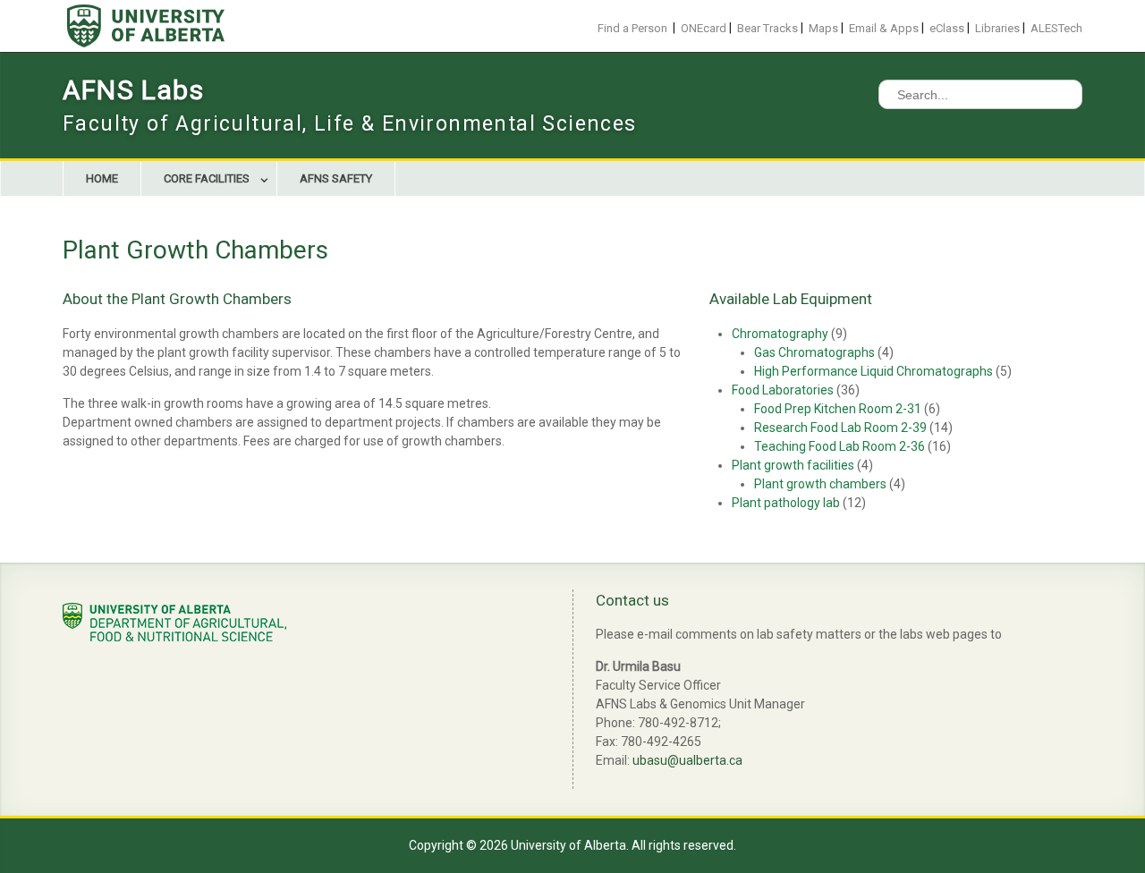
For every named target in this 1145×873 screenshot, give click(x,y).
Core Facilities (207, 178)
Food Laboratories (783, 390)
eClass (946, 28)
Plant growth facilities (793, 465)
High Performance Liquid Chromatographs (873, 371)
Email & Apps (884, 28)
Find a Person (632, 28)
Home (102, 178)
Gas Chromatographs (814, 352)
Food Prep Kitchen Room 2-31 (837, 409)
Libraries (997, 28)
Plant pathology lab (786, 503)
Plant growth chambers (820, 484)
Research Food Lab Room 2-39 (840, 427)
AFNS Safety (336, 178)
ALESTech (1056, 28)
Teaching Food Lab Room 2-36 (839, 446)
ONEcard (703, 28)
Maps (823, 28)
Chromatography (780, 333)
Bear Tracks (767, 28)
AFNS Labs (133, 90)
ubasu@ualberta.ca (687, 760)
